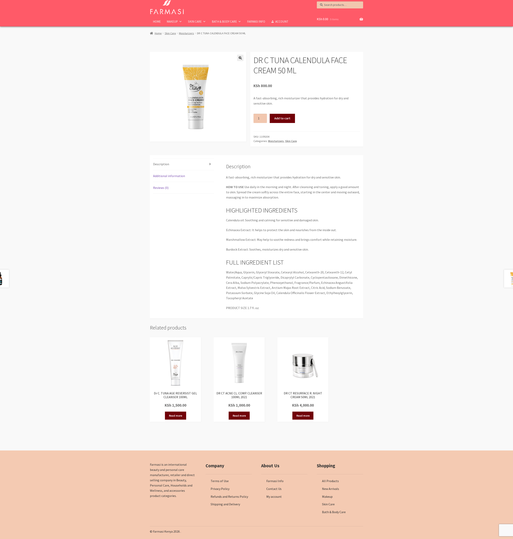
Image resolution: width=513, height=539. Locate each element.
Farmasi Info (256, 21)
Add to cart (282, 118)
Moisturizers (186, 33)
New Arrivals (330, 489)
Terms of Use (220, 481)
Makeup (172, 21)
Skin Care (195, 21)
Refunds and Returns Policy (229, 497)
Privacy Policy (220, 489)
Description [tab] (161, 164)
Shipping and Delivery (225, 504)
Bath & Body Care (224, 21)
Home (157, 21)
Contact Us (274, 489)
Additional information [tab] (169, 176)
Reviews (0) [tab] (161, 188)
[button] (240, 58)
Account (281, 21)
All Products (330, 481)
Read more (175, 415)
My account (274, 497)
